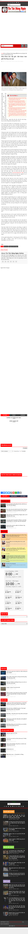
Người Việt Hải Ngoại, (19, 61)
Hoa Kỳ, (13, 61)
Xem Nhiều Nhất (14, 496)
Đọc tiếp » (8, 539)
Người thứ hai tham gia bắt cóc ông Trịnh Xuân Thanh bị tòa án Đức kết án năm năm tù (17, 886)
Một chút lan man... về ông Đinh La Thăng (14, 754)
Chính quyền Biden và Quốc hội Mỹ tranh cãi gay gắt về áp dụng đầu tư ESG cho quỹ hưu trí (17, 115)
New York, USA (8, 596)
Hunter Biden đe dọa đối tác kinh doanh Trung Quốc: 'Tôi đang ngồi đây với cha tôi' (17, 101)
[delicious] (23, 806)
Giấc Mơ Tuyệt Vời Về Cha (11, 733)
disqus (13, 415)
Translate (24, 451)
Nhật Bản (7, 607)
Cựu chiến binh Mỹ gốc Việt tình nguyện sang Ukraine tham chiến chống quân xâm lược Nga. (17, 816)
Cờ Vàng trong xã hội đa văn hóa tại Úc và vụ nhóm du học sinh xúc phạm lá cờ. (17, 823)
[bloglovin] (16, 2)
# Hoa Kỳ (6, 246)
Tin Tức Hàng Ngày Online (15, 253)
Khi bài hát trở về (9, 749)
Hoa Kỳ (5, 53)
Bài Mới (5, 496)
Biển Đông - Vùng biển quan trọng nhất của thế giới (16, 713)
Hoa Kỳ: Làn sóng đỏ (11, 563)
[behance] (19, 806)
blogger (5, 415)
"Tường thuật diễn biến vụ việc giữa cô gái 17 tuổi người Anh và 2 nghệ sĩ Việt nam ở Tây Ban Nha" (17, 857)
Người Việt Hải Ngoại (12, 53)
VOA (2, 244)
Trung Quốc (17, 601)
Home (2, 53)
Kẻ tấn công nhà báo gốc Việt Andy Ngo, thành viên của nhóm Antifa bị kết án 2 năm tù (17, 907)
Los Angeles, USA (12, 571)
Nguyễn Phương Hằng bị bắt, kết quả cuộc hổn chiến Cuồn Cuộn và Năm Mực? (17, 892)
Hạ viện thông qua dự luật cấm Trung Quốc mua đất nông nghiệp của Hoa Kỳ (17, 108)
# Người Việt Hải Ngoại (13, 246)
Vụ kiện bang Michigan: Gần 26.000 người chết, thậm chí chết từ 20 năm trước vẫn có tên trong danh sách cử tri (15, 549)
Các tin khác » (14, 95)
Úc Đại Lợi (7, 601)
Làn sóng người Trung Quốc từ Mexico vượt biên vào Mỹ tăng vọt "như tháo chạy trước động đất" (17, 105)
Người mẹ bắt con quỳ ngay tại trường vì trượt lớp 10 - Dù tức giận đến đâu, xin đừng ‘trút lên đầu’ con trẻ (16, 694)
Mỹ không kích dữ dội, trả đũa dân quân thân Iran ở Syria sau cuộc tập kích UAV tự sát (17, 111)
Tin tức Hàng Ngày (10, 255)
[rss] (14, 2)
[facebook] (9, 2)
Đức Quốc (17, 607)
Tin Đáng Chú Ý (5, 501)
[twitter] (11, 2)
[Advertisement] (14, 29)
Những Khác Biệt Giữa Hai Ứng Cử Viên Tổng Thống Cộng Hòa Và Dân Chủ (17, 98)
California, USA (18, 590)
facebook (23, 415)
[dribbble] (15, 806)
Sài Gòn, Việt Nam (12, 581)
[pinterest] (18, 2)
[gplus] (8, 806)
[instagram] (21, 806)
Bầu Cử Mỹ (4, 531)
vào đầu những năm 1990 (18, 172)
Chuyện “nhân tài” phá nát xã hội (13, 687)
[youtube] (13, 2)
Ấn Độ (6, 590)
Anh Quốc (17, 596)
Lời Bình (23, 496)
